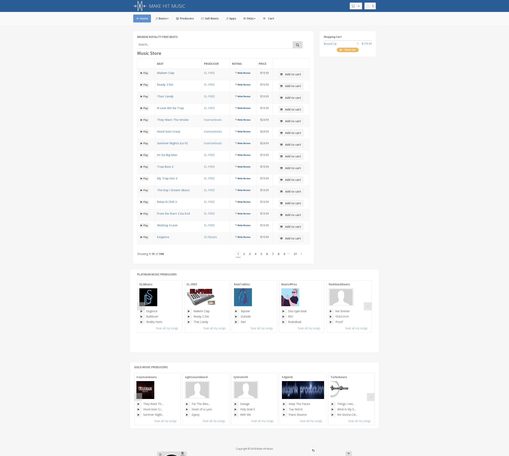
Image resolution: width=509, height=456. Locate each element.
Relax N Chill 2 (167, 202)
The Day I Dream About (173, 190)
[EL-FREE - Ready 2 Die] (189, 317)
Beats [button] (163, 18)
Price (262, 64)
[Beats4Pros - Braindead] (284, 322)
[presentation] (141, 306)
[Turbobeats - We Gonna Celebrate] (333, 415)
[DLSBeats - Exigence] (142, 311)
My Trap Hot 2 (167, 178)
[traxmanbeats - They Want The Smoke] (139, 404)
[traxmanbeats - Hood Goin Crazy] (139, 409)
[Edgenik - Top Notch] (284, 409)
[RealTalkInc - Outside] (236, 317)
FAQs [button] (250, 18)
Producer (211, 64)
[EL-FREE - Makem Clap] (189, 311)
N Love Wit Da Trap (170, 108)
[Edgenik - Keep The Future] (284, 404)
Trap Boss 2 (165, 166)
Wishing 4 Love (167, 225)
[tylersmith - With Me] (236, 415)
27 (295, 254)
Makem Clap (165, 73)
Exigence (163, 237)
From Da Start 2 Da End (173, 213)
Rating (237, 64)
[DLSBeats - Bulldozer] (142, 317)
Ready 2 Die (165, 84)
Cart (271, 18)
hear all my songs (167, 328)
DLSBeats (210, 237)
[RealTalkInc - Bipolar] (236, 311)
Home (144, 18)
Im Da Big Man (167, 155)
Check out (350, 49)
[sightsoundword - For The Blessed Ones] (187, 404)
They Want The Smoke (173, 120)
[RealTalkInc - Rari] (236, 322)
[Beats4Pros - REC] (284, 317)
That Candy (165, 96)
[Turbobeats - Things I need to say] (333, 404)
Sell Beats (212, 18)
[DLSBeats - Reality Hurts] (142, 322)
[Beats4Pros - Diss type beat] (284, 311)
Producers (187, 18)
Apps (232, 18)
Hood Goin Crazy (168, 131)
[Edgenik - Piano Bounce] (284, 415)
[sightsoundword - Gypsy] (187, 415)
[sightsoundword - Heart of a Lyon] (187, 409)
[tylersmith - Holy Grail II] (236, 409)
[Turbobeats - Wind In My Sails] (333, 409)
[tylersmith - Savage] (236, 404)
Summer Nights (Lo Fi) (172, 143)
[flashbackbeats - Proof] (331, 322)
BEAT (160, 64)
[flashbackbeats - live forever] (331, 311)
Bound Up (330, 44)
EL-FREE (209, 73)
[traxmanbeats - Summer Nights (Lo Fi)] (139, 415)
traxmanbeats (213, 120)
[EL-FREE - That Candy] (189, 322)
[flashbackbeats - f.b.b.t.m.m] (331, 317)
